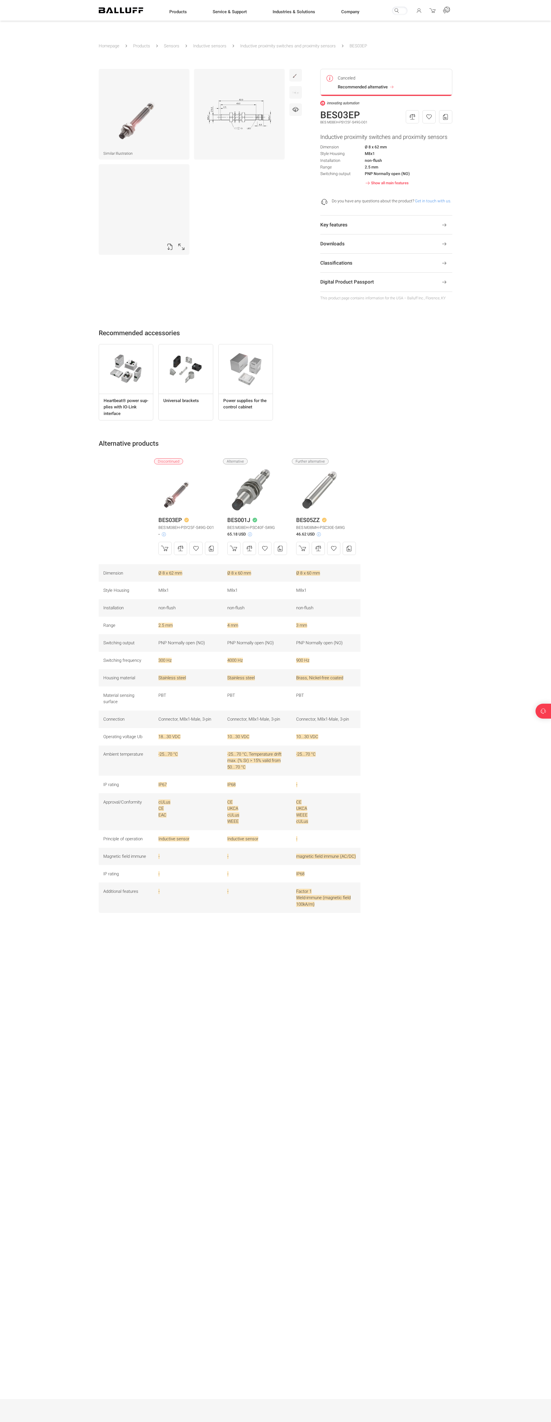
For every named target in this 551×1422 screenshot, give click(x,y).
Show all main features (390, 183)
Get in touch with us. (433, 201)
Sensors (171, 46)
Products (141, 46)
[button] (178, 11)
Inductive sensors (209, 46)
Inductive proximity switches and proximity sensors (288, 46)
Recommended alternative (363, 87)
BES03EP (358, 46)
